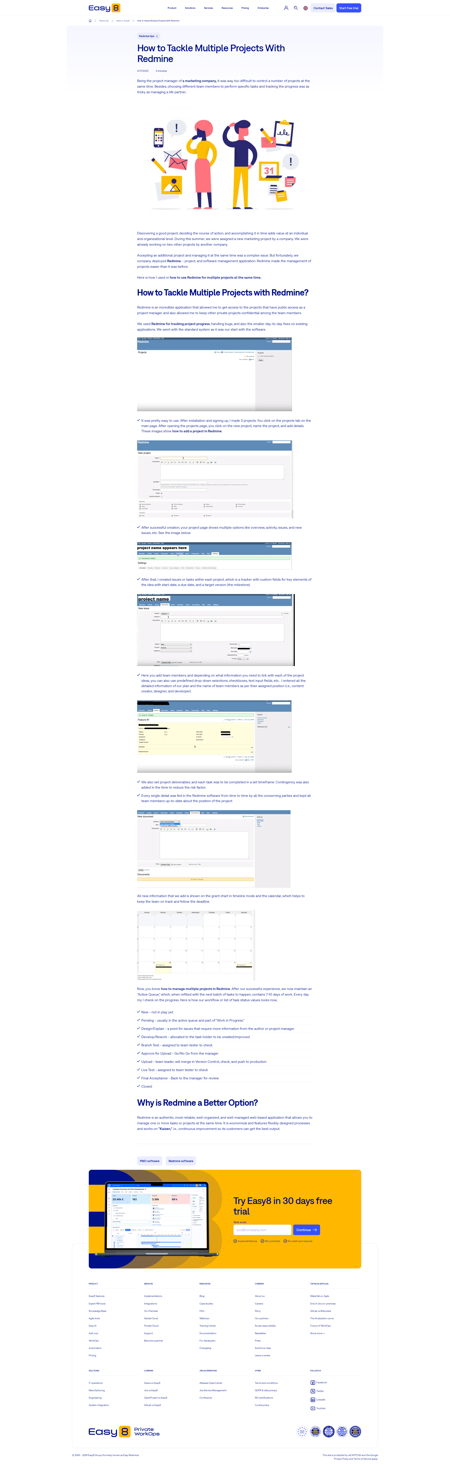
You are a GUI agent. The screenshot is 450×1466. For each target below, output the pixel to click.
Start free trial (348, 8)
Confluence (206, 1397)
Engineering (95, 1397)
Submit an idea (263, 1348)
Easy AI (92, 1325)
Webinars (204, 1318)
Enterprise (263, 7)
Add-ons (93, 1333)
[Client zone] (286, 8)
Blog (202, 1296)
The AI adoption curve (322, 1318)
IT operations (96, 1383)
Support (148, 1333)
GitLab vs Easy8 (152, 1405)
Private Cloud (151, 1325)
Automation (95, 1348)
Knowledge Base (97, 1311)
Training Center (208, 1325)
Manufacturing (97, 1390)
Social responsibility (265, 1325)
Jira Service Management (213, 1390)
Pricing (245, 7)
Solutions (190, 7)
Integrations (150, 1303)
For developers (207, 1340)
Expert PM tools (97, 1303)
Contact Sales (323, 8)
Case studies (206, 1303)
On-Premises (151, 1311)
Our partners (261, 1318)
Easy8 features (96, 1296)
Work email (239, 1222)
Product (172, 7)
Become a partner (153, 1340)
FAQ (202, 1311)
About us (260, 1296)
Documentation (208, 1333)
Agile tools (94, 1318)
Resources (227, 7)
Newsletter (260, 1333)
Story (258, 1311)
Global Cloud (151, 1318)
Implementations (153, 1296)
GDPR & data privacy (266, 1390)
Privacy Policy (341, 1458)
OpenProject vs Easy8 (155, 1397)
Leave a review (262, 1355)
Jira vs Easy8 (151, 1390)
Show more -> (317, 1333)
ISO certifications (264, 1397)
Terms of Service (362, 1458)
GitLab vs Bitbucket (320, 1311)
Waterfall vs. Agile (319, 1296)
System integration (99, 1405)
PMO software (149, 1161)
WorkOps (94, 1340)
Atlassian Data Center (211, 1383)
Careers (259, 1303)
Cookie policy (262, 1405)
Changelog (205, 1348)
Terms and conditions (266, 1383)
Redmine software (181, 1161)
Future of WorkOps (320, 1325)
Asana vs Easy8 (152, 1383)
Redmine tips (146, 36)
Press (258, 1340)
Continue (304, 1230)
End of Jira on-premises (323, 1303)
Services (208, 7)
